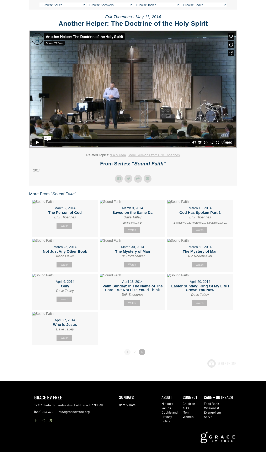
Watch (64, 225)
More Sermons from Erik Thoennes (154, 155)
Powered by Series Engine (221, 363)
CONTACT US (224, 19)
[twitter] (51, 420)
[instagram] (43, 420)
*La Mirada (118, 155)
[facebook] (36, 420)
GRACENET (241, 19)
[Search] (252, 19)
